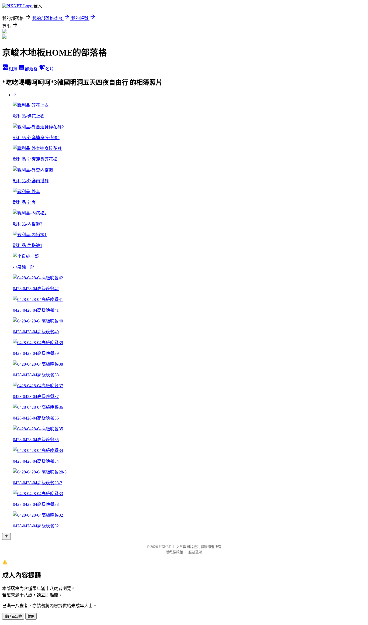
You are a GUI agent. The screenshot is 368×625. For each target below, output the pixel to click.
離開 (30, 616)
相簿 (13, 69)
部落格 (32, 69)
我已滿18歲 (13, 616)
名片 (49, 69)
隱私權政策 (174, 552)
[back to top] (6, 536)
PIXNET (165, 547)
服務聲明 (195, 552)
